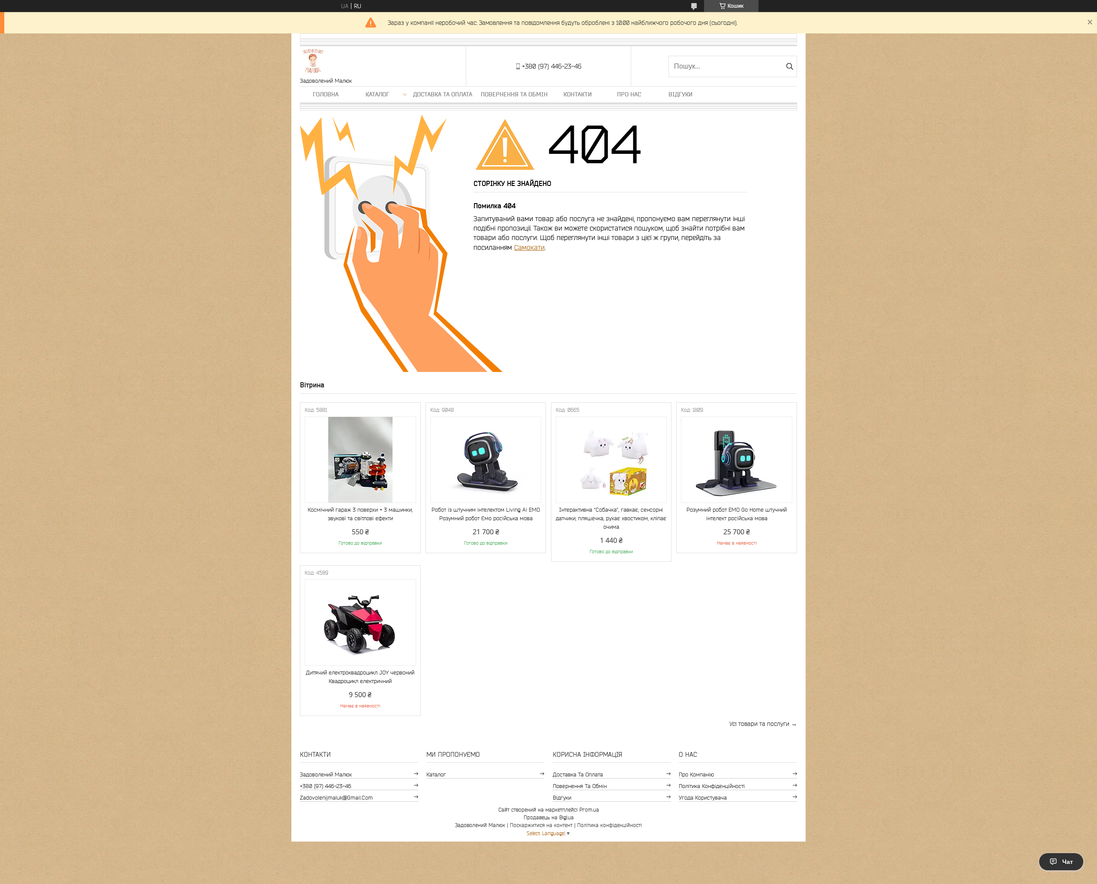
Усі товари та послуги (759, 723)
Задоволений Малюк (326, 774)
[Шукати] (789, 66)
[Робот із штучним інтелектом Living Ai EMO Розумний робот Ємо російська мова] (486, 460)
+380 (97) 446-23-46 (325, 786)
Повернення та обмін (514, 94)
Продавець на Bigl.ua (549, 817)
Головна (326, 94)
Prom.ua (589, 809)
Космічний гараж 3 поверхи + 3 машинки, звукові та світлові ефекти (360, 513)
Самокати (529, 247)
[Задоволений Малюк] (313, 61)
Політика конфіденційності (712, 786)
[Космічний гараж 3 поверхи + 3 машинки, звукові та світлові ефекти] (360, 460)
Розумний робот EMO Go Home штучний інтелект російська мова (736, 513)
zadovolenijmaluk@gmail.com (336, 797)
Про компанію (696, 774)
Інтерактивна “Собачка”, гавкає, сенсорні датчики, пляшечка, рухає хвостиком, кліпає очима (611, 518)
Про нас (629, 94)
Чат (1067, 861)
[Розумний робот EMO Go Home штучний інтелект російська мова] (736, 460)
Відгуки (680, 94)
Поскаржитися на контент (541, 825)
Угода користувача (703, 797)
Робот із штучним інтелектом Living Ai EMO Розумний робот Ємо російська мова (486, 513)
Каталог (377, 94)
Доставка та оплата (442, 94)
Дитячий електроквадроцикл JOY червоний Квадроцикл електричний (360, 676)
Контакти (577, 94)
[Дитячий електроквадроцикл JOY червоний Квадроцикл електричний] (360, 622)
